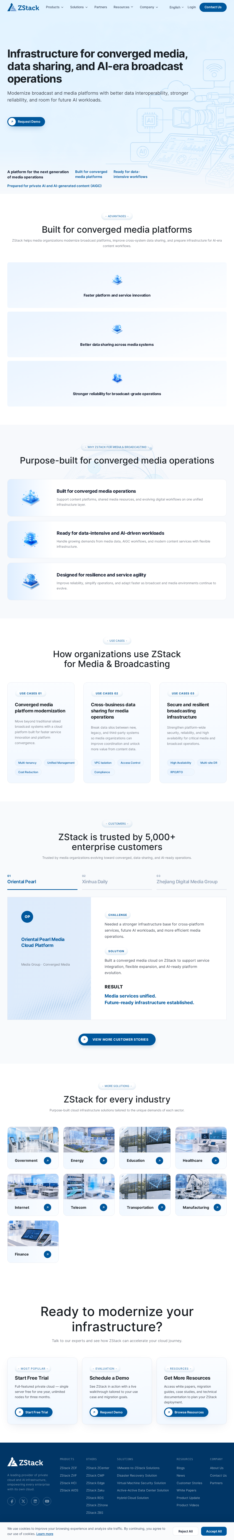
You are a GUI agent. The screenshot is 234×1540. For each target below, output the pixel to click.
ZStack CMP (95, 1475)
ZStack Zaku (95, 1490)
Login (192, 7)
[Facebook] (11, 1501)
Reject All (185, 1531)
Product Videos (188, 1505)
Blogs (181, 1468)
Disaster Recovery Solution (137, 1475)
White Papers (186, 1490)
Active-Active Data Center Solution (143, 1490)
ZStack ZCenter (97, 1468)
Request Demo (29, 121)
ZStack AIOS (69, 1490)
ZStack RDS (95, 1498)
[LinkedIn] (35, 1501)
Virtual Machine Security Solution (141, 1483)
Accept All (214, 1531)
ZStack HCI (68, 1483)
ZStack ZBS (94, 1512)
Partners (100, 7)
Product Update (188, 1498)
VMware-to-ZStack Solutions (138, 1468)
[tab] (42, 882)
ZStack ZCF (68, 1468)
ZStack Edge (95, 1483)
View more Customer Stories (121, 1039)
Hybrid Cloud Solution (133, 1498)
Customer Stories (189, 1483)
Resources (122, 7)
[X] (23, 1501)
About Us (216, 1468)
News (181, 1475)
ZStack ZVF (68, 1475)
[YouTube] (47, 1501)
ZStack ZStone (97, 1505)
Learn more (44, 1534)
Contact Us (213, 7)
